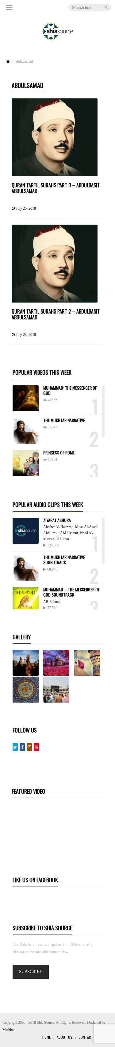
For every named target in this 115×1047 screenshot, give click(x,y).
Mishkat (8, 1030)
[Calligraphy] (27, 690)
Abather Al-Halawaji (58, 527)
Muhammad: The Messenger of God (70, 390)
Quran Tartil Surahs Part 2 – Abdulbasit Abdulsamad (56, 314)
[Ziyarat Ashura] (26, 531)
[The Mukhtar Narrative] (26, 431)
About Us (64, 1037)
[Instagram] (29, 747)
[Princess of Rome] (26, 463)
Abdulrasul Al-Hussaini (60, 533)
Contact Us (88, 1037)
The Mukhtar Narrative (64, 420)
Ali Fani (63, 539)
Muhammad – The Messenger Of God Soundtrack (71, 592)
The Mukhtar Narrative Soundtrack (64, 559)
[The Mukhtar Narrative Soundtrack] (26, 568)
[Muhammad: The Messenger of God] (26, 398)
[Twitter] (15, 747)
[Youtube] (36, 747)
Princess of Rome (59, 452)
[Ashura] (27, 663)
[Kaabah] (58, 690)
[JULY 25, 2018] (55, 137)
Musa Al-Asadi (86, 527)
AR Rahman (52, 602)
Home (46, 1037)
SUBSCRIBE (30, 971)
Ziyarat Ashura (57, 520)
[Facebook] (22, 747)
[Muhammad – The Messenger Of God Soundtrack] (26, 600)
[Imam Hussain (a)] (89, 663)
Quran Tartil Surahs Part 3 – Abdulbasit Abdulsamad (56, 188)
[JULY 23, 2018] (55, 264)
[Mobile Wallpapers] (58, 663)
